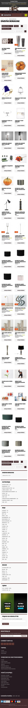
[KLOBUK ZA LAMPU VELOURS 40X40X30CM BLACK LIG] (21, 253)
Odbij (16, 6)
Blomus (3, 571)
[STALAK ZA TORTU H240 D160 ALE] (21, 91)
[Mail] (7, 644)
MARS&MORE (5, 579)
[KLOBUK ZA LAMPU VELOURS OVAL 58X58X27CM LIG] (7, 419)
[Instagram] (10, 644)
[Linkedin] (13, 644)
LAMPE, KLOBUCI (5, 489)
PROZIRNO (4, 541)
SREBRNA (4, 548)
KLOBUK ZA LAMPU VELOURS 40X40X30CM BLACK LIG (20, 261)
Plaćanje (2, 685)
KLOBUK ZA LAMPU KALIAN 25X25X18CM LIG (20, 189)
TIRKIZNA (4, 552)
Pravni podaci (3, 653)
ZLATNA (3, 557)
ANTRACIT (4, 510)
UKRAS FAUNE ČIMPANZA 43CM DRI (20, 382)
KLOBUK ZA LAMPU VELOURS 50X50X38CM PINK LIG (20, 285)
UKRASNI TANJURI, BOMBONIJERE (9, 498)
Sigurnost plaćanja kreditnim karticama (8, 668)
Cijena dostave (4, 681)
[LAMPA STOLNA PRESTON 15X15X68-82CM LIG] (7, 205)
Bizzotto (3, 569)
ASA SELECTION (5, 567)
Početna (2, 19)
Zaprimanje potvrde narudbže (6, 676)
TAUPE (3, 550)
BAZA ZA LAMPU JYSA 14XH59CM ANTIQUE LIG (20, 213)
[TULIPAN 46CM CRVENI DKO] (7, 374)
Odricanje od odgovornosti (6, 667)
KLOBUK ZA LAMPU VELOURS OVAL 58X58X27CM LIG (6, 427)
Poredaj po (4, 26)
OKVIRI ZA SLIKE (5, 484)
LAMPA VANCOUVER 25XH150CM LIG (19, 236)
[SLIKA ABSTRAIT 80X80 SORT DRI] (21, 397)
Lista (22, 26)
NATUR (3, 538)
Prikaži (3, 28)
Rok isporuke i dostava (5, 684)
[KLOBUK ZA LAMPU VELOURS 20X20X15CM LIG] (21, 419)
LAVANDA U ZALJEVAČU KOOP (7, 166)
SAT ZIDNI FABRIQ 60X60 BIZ (6, 49)
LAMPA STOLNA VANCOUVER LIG (5, 236)
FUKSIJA (4, 527)
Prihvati (12, 6)
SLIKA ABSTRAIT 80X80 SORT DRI (20, 404)
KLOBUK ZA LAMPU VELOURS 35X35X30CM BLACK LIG (7, 261)
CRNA (3, 524)
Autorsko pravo (4, 651)
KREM (3, 531)
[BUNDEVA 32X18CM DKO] (7, 181)
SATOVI (3, 493)
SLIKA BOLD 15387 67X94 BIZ (19, 121)
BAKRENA (4, 512)
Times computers (24, 705)
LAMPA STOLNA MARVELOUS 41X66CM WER (20, 358)
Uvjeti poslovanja (4, 661)
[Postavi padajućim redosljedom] (12, 26)
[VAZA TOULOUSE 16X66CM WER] (7, 350)
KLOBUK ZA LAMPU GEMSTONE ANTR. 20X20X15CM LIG (6, 451)
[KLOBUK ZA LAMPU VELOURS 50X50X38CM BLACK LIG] (7, 277)
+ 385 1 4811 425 (16, 696)
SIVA (3, 545)
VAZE (3, 502)
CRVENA (4, 526)
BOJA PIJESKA (5, 519)
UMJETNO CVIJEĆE (6, 500)
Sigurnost (3, 664)
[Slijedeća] (25, 31)
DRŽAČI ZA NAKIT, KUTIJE (7, 488)
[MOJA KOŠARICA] (26, 15)
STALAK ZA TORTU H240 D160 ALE (20, 98)
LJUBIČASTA (4, 533)
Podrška (2, 659)
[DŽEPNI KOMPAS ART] (7, 91)
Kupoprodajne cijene (5, 678)
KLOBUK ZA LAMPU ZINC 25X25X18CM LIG (20, 450)
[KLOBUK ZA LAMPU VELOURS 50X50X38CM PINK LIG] (21, 277)
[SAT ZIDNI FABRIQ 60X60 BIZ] (7, 41)
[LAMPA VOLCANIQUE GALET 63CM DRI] (21, 136)
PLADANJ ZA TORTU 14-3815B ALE (7, 121)
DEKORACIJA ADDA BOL (20, 308)
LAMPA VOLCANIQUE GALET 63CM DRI (20, 144)
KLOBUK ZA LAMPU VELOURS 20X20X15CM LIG (20, 427)
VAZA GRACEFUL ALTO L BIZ (20, 49)
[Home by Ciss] (14, 8)
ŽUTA (3, 559)
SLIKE (3, 496)
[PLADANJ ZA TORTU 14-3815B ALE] (7, 113)
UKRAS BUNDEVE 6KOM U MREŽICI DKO (20, 74)
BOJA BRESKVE (5, 517)
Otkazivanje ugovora (5, 665)
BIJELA (3, 515)
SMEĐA (3, 547)
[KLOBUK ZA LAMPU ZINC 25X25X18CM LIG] (21, 443)
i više (5, 590)
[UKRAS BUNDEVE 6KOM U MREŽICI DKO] (21, 66)
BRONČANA (4, 522)
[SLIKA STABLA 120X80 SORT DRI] (7, 397)
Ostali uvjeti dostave (4, 682)
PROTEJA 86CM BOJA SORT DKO (19, 166)
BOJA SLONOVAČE (5, 520)
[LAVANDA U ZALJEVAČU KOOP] (7, 158)
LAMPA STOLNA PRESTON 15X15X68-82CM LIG (6, 213)
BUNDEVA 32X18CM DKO (6, 189)
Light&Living (4, 578)
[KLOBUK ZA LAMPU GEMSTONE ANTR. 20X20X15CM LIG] (7, 443)
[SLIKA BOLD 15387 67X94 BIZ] (21, 113)
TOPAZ (3, 554)
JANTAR (3, 529)
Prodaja (6, 19)
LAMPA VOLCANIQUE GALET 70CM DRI (7, 144)
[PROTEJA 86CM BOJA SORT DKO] (21, 158)
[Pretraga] (23, 15)
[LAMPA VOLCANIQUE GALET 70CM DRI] (7, 136)
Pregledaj (16, 26)
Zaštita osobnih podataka (5, 662)
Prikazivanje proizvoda (5, 679)
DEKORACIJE (4, 486)
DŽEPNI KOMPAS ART (6, 98)
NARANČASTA (5, 536)
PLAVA (3, 540)
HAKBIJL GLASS (5, 574)
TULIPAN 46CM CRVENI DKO (7, 382)
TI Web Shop (15, 705)
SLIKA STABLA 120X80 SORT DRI (7, 404)
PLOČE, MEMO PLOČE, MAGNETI (8, 491)
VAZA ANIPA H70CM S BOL (20, 333)
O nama (2, 650)
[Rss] (2, 644)
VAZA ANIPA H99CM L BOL (7, 333)
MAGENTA (4, 534)
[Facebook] (5, 644)
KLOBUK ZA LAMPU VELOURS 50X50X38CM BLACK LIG (7, 285)
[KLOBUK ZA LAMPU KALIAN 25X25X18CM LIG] (21, 181)
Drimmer (3, 572)
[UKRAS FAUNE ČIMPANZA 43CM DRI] (21, 374)
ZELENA (3, 555)
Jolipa (3, 576)
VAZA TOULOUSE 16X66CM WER (5, 358)
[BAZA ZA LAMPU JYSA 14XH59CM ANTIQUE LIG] (21, 205)
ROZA (3, 543)
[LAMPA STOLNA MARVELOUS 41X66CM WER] (21, 350)
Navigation (7, 15)
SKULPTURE (4, 495)
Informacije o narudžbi (5, 675)
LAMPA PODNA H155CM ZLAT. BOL (7, 308)
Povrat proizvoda (4, 687)
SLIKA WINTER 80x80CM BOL (5, 74)
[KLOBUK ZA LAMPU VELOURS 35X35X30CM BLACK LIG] (7, 253)
